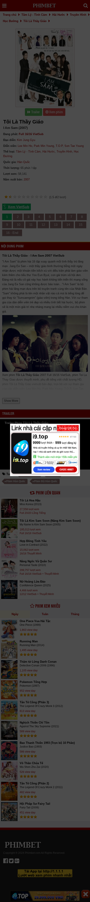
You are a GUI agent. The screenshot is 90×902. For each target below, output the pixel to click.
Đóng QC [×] (67, 428)
